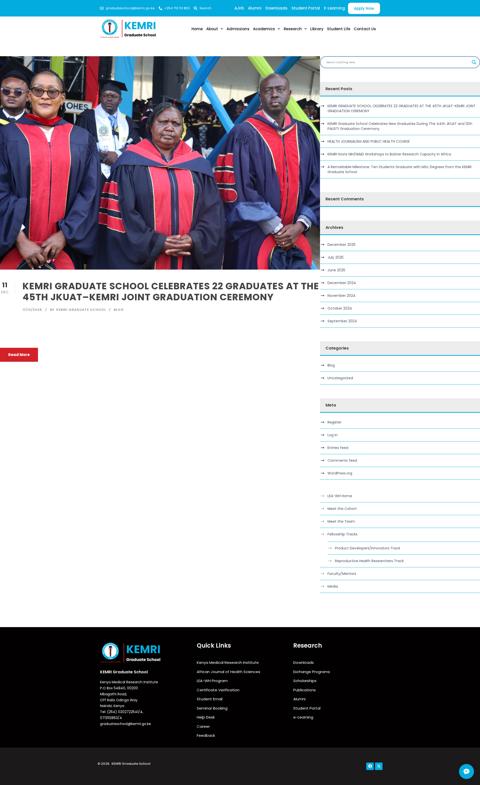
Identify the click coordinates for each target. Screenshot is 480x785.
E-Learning (334, 8)
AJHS (239, 8)
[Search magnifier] (474, 62)
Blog (119, 309)
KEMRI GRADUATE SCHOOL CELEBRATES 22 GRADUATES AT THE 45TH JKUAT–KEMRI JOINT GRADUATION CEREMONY (170, 292)
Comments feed (342, 460)
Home (197, 28)
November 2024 (342, 295)
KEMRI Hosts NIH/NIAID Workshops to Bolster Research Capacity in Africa (389, 154)
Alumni (255, 8)
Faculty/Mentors (342, 573)
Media (333, 586)
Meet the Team (341, 521)
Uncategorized (340, 378)
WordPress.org (340, 473)
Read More (19, 354)
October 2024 (340, 308)
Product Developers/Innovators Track (367, 548)
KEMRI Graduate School (81, 309)
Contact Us (365, 28)
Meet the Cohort (342, 508)
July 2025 (336, 257)
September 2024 (342, 321)
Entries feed (338, 447)
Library (317, 28)
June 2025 (336, 270)
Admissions (238, 28)
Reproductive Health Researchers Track (369, 560)
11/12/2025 (32, 309)
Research (293, 28)
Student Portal (306, 8)
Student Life (338, 28)
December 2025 (342, 244)
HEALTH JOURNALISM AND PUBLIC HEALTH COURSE (369, 141)
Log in (333, 434)
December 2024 (342, 282)
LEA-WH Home (340, 495)
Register (335, 422)
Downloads (277, 8)
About (212, 28)
